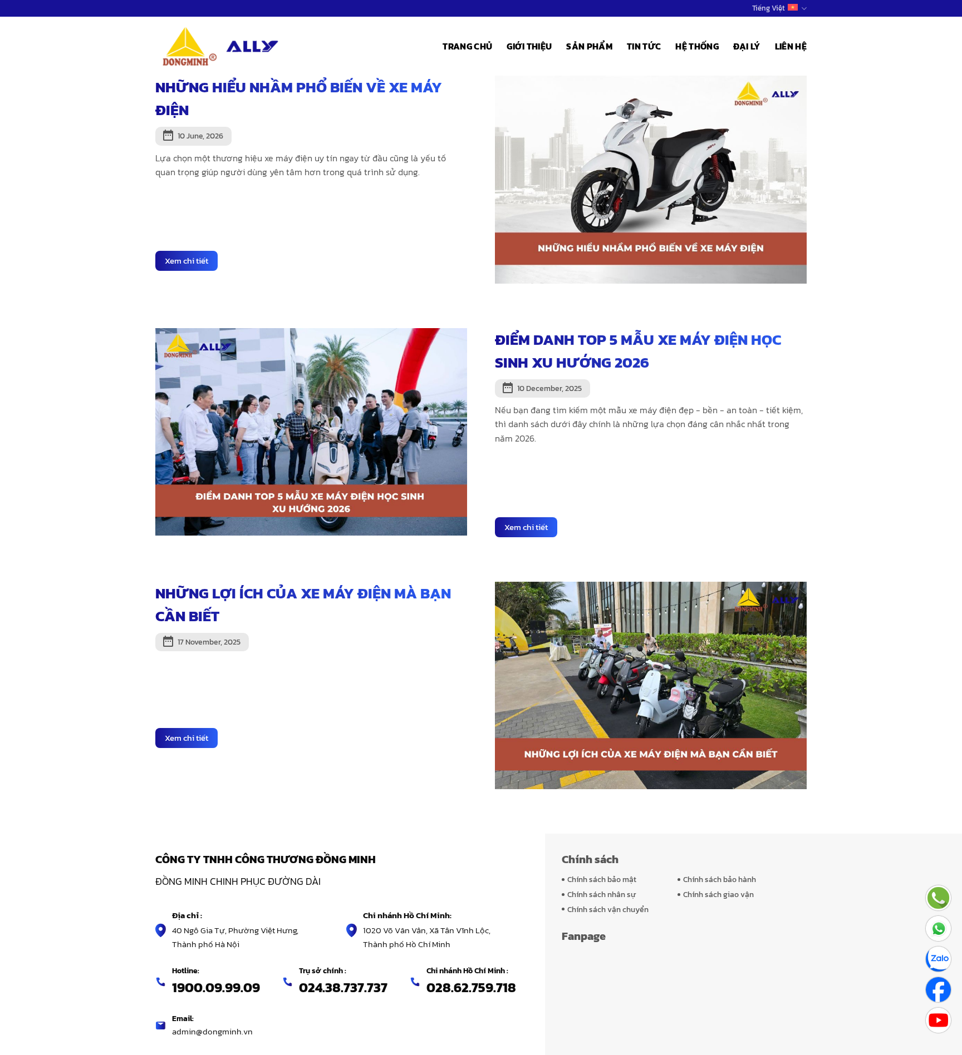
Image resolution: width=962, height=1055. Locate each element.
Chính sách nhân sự (601, 894)
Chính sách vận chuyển (608, 909)
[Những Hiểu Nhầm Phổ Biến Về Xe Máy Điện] (651, 178)
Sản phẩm (589, 46)
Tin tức (644, 46)
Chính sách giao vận (718, 894)
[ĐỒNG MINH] (221, 46)
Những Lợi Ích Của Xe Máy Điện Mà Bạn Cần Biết (303, 604)
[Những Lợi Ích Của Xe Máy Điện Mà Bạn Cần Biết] (651, 684)
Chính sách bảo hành (719, 879)
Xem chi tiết (186, 260)
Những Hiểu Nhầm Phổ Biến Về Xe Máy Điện (298, 98)
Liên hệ (791, 46)
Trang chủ (467, 46)
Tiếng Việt (768, 8)
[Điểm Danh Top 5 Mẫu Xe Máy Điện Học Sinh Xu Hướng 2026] (311, 430)
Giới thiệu (529, 46)
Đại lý (746, 46)
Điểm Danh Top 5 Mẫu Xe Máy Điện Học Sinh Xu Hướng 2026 (638, 351)
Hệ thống (697, 46)
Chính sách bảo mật (601, 879)
